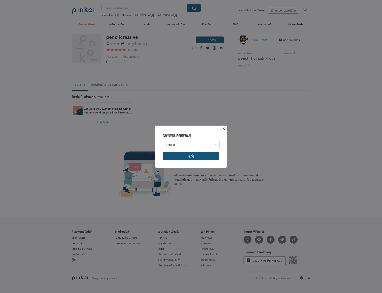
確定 (191, 156)
